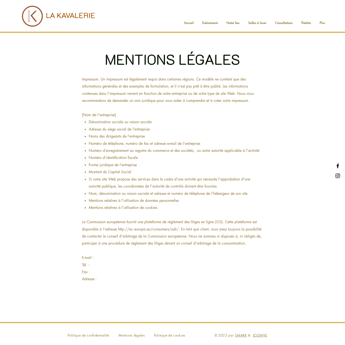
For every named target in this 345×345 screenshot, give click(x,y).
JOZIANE (260, 335)
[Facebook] (338, 166)
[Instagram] (338, 176)
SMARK (241, 335)
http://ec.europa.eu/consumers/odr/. (149, 229)
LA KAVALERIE (70, 15)
